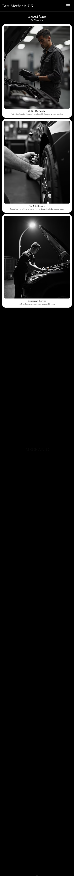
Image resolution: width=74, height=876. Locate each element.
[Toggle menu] (68, 5)
